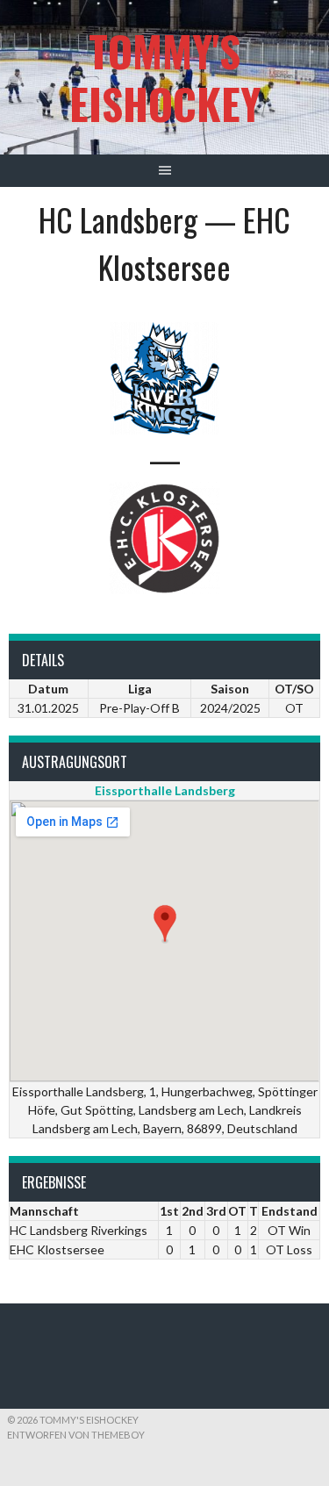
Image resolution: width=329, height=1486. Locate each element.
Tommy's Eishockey (165, 76)
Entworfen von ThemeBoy (76, 1434)
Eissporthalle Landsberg (165, 790)
